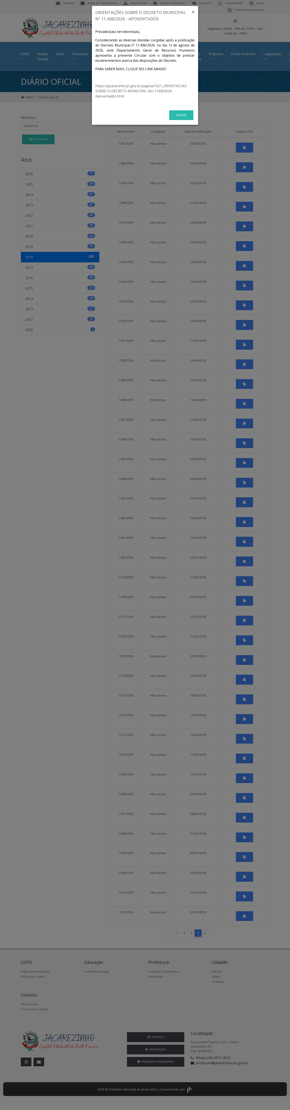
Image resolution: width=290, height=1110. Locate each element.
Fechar (181, 115)
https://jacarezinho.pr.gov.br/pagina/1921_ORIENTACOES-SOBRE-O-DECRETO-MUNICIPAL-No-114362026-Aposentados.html (141, 91)
